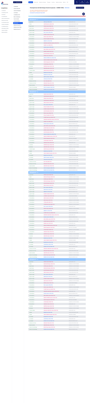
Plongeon (48, 2)
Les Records (3, 14)
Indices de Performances (5, 18)
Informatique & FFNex (5, 28)
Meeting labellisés (4, 32)
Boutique (82, 2)
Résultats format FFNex (17, 27)
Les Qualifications (4, 16)
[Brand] (6, 3)
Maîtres (64, 2)
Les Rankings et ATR (5, 12)
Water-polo (36, 2)
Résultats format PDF (17, 25)
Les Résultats (4, 10)
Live (77, 2)
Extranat (87, 2)
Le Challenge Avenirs (5, 26)
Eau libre (53, 2)
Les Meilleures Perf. (17, 14)
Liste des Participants (17, 10)
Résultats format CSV (17, 29)
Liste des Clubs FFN (17, 8)
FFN (67, 2)
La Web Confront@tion (5, 24)
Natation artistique (42, 2)
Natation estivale (59, 2)
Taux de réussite (16, 18)
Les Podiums (16, 12)
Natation (30, 2)
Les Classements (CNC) (5, 22)
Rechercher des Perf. (5, 20)
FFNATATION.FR (18, 2)
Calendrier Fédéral (4, 30)
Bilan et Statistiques (17, 16)
